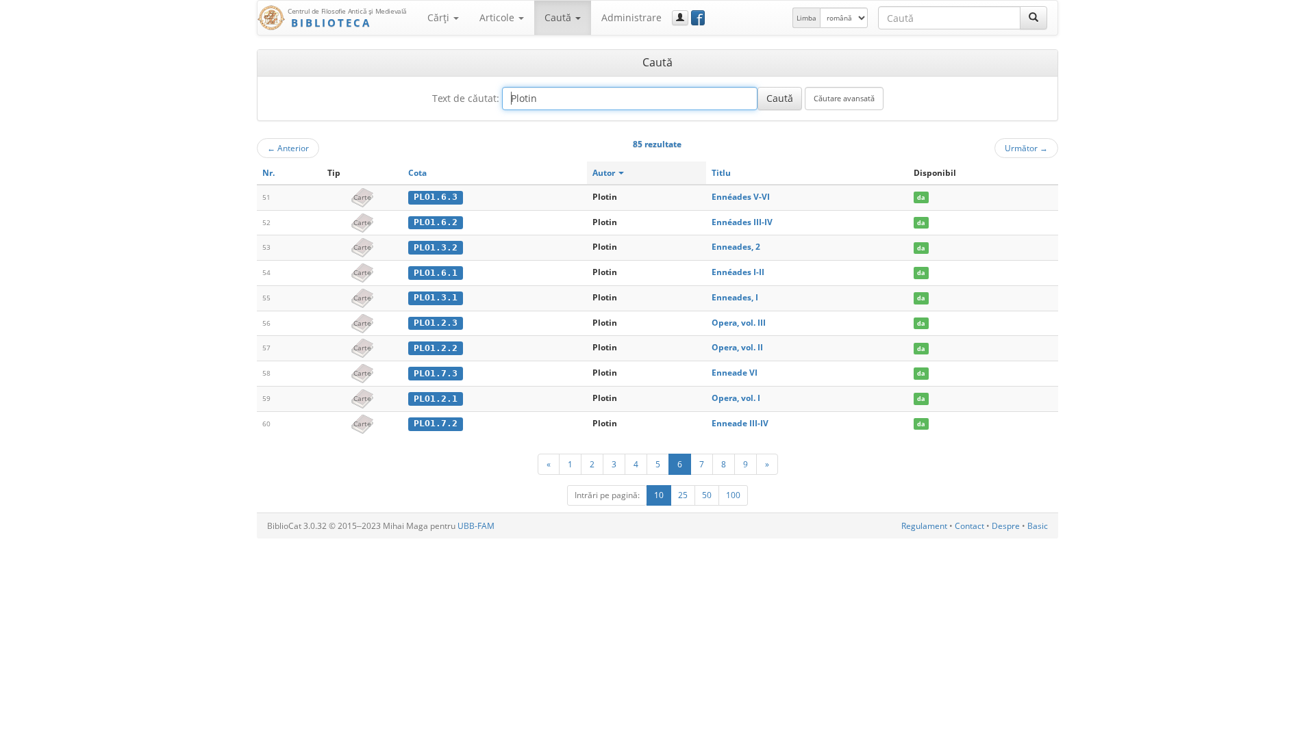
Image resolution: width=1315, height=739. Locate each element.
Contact (969, 526)
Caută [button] (559, 17)
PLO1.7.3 (436, 373)
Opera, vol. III (739, 322)
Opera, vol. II (737, 347)
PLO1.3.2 (436, 247)
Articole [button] (498, 17)
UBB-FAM (476, 526)
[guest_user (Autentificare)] (680, 17)
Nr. (268, 173)
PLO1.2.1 (436, 398)
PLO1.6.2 (436, 222)
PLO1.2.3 (436, 322)
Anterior (288, 147)
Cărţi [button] (439, 17)
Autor (604, 173)
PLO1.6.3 (436, 197)
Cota (417, 173)
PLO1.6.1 (436, 273)
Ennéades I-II (738, 272)
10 (659, 495)
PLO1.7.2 (436, 423)
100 (733, 495)
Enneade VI (734, 372)
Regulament (924, 526)
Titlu (721, 173)
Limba (806, 18)
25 (683, 495)
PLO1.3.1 (436, 297)
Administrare (631, 17)
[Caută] (1033, 17)
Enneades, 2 (736, 246)
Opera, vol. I (736, 398)
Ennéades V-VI (741, 197)
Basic (1037, 526)
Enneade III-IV (740, 423)
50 (707, 495)
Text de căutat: (465, 98)
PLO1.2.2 (436, 348)
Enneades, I (735, 297)
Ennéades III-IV (742, 222)
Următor (1026, 147)
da (921, 197)
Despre (1006, 526)
